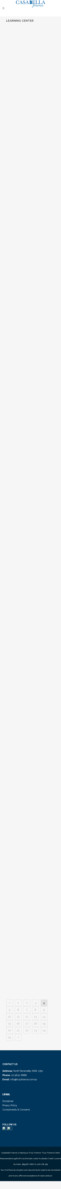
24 (44, 1030)
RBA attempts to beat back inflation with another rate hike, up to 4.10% (29, 657)
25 (9, 1037)
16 (18, 1023)
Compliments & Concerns (16, 1109)
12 (26, 1016)
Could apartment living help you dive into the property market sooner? (28, 158)
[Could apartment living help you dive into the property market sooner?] (30, 133)
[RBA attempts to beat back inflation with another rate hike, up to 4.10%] (30, 632)
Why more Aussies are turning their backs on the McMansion (30, 753)
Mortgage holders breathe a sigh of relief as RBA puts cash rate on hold (30, 258)
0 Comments (32, 106)
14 (44, 1016)
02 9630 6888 (19, 1075)
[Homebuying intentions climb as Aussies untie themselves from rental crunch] (30, 428)
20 (9, 1030)
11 (18, 1016)
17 (26, 1023)
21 (18, 1030)
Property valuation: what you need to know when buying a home (29, 945)
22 (26, 1030)
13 (35, 1016)
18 (35, 1023)
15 (9, 1023)
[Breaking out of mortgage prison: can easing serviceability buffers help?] (30, 329)
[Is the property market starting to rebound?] (30, 828)
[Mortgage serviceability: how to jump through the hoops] (30, 532)
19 (44, 1023)
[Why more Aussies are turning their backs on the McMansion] (30, 728)
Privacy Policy (9, 1105)
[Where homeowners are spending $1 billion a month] (30, 41)
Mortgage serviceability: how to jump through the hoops (29, 557)
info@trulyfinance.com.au (23, 1079)
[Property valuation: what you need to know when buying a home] (30, 920)
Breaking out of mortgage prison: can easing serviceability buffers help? (30, 353)
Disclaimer (8, 1101)
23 (35, 1030)
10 (9, 1016)
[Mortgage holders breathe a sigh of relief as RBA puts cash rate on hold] (30, 233)
